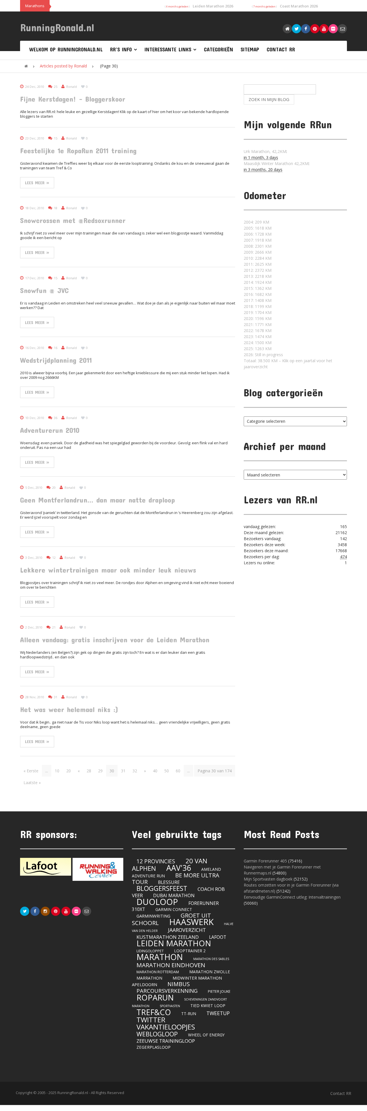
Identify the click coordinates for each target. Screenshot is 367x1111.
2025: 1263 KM (258, 348)
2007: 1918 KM (258, 240)
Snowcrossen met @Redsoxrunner (73, 220)
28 (89, 770)
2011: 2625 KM (258, 264)
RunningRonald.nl (57, 27)
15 (55, 138)
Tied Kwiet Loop (207, 1005)
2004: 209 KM (256, 222)
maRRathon (149, 978)
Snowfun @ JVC (44, 290)
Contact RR (281, 49)
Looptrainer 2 (190, 950)
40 (155, 770)
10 (57, 770)
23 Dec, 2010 (34, 138)
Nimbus (178, 984)
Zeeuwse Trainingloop (165, 1041)
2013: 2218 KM (258, 276)
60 (178, 770)
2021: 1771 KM (258, 324)
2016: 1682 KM (258, 294)
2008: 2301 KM (258, 246)
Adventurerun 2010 (49, 430)
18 (55, 208)
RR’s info (121, 49)
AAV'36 (178, 867)
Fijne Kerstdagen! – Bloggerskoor (72, 99)
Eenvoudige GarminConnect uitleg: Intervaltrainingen (292, 897)
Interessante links (168, 49)
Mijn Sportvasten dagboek (269, 879)
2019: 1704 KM (258, 312)
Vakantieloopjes (165, 1026)
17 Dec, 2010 (34, 278)
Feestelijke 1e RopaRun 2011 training (78, 150)
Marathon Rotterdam (157, 972)
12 (54, 557)
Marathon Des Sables (211, 959)
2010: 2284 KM (258, 258)
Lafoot (217, 937)
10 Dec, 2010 (34, 418)
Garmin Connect (173, 909)
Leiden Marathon (173, 943)
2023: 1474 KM (258, 336)
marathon (159, 956)
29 (100, 770)
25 (55, 86)
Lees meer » (37, 182)
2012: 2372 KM (258, 270)
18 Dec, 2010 (34, 208)
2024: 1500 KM (258, 342)
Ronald (71, 86)
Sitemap (250, 49)
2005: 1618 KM (258, 228)
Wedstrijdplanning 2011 (56, 360)
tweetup (218, 1013)
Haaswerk (191, 922)
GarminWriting (153, 916)
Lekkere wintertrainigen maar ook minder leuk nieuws (108, 570)
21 (54, 627)
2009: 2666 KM (258, 252)
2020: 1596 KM (258, 318)
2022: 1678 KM (258, 330)
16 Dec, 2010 (34, 348)
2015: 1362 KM (258, 288)
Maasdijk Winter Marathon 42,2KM (276, 163)
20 (54, 487)
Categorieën (218, 49)
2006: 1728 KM (258, 234)
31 (55, 697)
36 (55, 418)
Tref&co (153, 1012)
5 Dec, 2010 (33, 487)
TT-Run (188, 1013)
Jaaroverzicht (187, 929)
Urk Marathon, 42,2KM (265, 151)
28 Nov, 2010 (34, 697)
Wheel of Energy (206, 1035)
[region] (71, 869)
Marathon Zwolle (209, 971)
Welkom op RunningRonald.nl (66, 49)
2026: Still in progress (263, 354)
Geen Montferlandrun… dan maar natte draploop (97, 500)
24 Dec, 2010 (34, 86)
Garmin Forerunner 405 (265, 861)
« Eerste (31, 770)
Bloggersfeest (161, 888)
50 (166, 770)
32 (134, 770)
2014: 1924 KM (258, 282)
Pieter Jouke (219, 991)
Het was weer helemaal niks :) (69, 709)
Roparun (155, 997)
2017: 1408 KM (258, 300)
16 (55, 348)
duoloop (157, 901)
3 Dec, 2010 (33, 557)
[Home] (26, 66)
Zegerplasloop (153, 1047)
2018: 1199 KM (258, 306)
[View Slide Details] (45, 867)
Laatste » (32, 782)
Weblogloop (157, 1034)
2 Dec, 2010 (33, 627)
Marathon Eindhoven (170, 965)
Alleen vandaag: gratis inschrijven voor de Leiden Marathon (114, 639)
